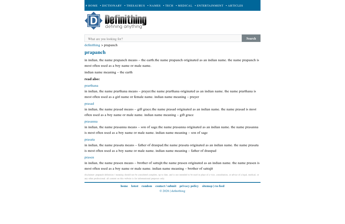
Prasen (89, 157)
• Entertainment (209, 5)
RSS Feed (219, 185)
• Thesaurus (134, 5)
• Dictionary (111, 5)
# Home (92, 5)
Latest (134, 185)
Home (124, 185)
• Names (154, 5)
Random (147, 185)
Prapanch (95, 52)
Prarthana (91, 85)
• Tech (168, 5)
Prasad (89, 103)
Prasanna (91, 121)
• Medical (184, 5)
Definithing (92, 44)
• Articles (234, 5)
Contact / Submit (165, 185)
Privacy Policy (189, 185)
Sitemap (207, 185)
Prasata (89, 139)
